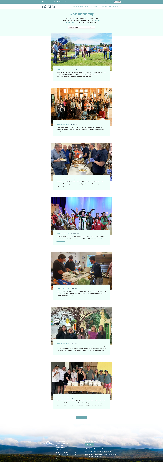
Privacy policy (107, 451)
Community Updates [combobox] (73, 27)
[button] (117, 2)
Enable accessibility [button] (107, 1)
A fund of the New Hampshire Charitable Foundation (54, 1)
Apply (87, 6)
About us (115, 6)
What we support (78, 6)
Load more (81, 417)
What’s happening (105, 6)
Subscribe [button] (89, 444)
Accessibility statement (90, 451)
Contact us (58, 449)
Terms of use (100, 451)
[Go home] (48, 6)
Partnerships (94, 6)
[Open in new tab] (86, 455)
